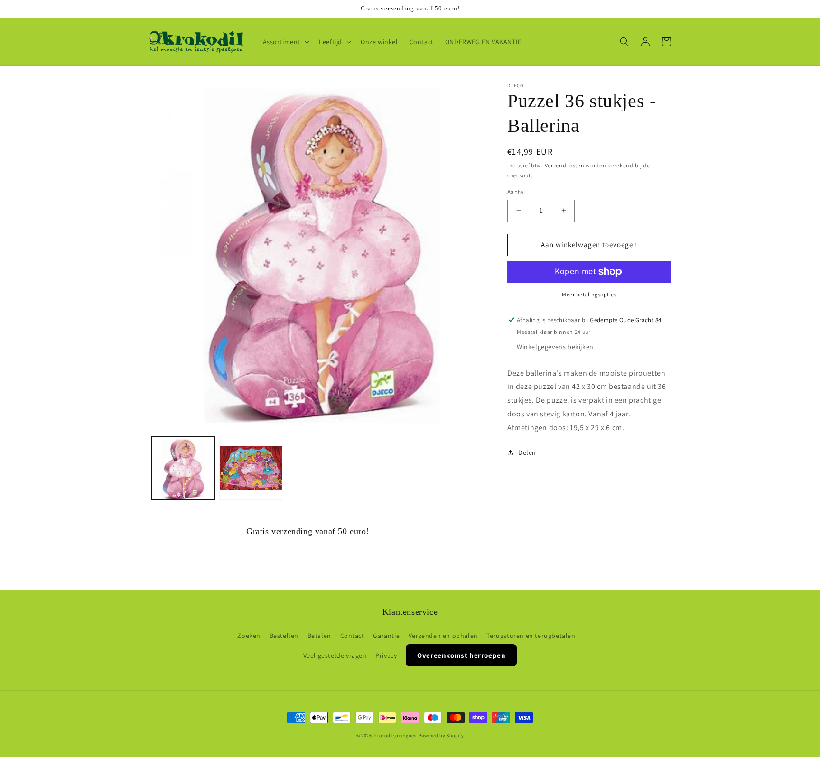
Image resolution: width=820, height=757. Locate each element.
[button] (285, 42)
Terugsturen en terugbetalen (530, 635)
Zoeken (249, 635)
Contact (352, 635)
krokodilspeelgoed (395, 735)
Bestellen (284, 635)
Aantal (516, 192)
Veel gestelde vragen (335, 655)
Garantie (386, 635)
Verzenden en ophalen (443, 635)
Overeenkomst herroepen (461, 655)
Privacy (386, 655)
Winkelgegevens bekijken (555, 346)
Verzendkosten (565, 165)
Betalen (319, 635)
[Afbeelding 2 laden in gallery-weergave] (250, 468)
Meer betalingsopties (589, 294)
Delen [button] (527, 452)
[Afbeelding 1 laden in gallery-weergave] (182, 468)
